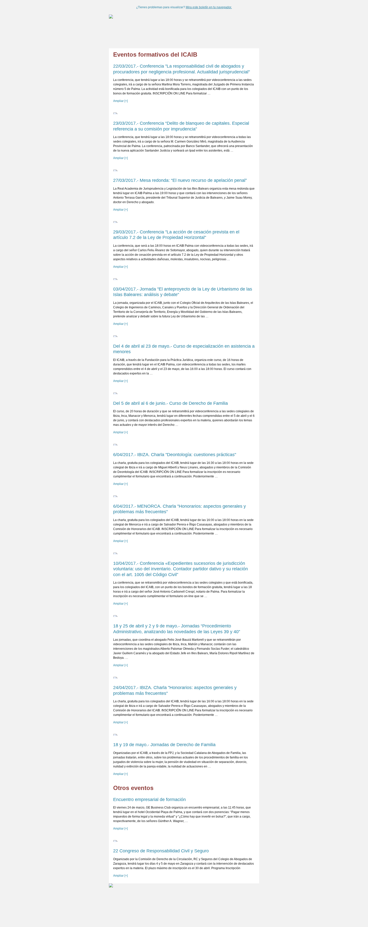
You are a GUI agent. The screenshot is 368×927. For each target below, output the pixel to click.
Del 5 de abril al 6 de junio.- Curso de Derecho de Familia (170, 403)
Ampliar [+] (120, 101)
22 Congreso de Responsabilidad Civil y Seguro (161, 850)
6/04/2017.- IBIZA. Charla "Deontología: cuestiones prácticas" (174, 454)
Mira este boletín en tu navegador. (209, 7)
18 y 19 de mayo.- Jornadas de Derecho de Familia (164, 744)
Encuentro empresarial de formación (149, 799)
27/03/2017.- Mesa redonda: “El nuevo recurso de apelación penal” (180, 180)
